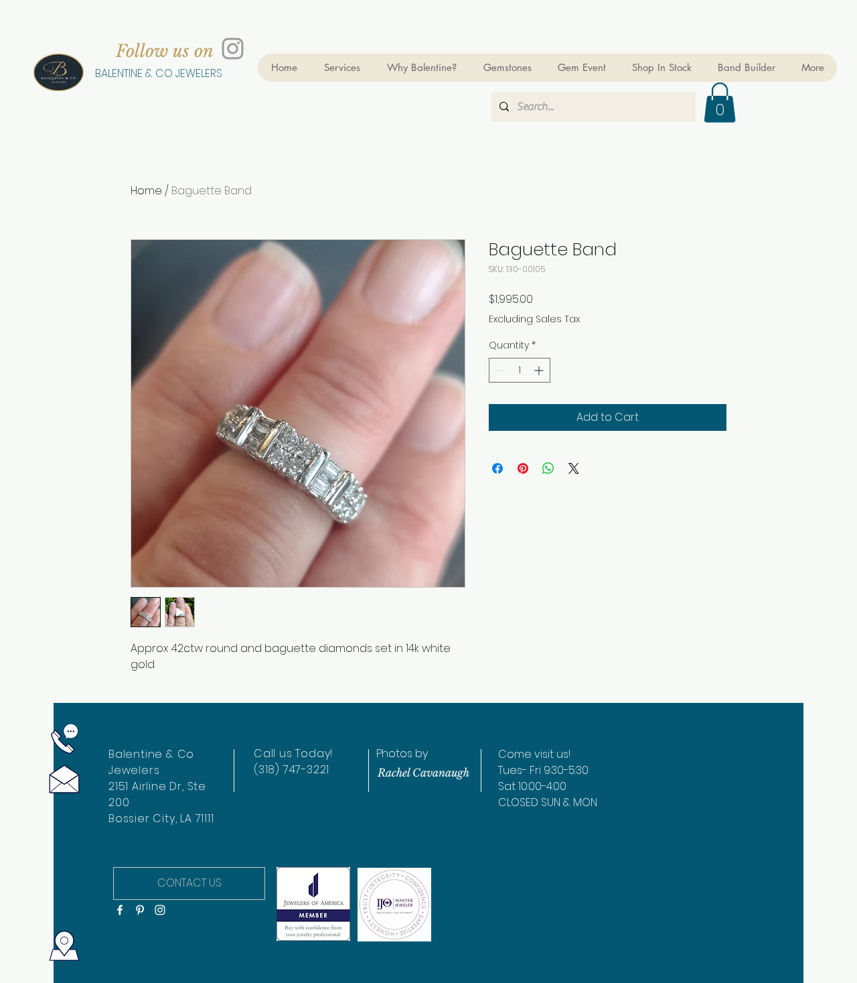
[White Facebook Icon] (120, 910)
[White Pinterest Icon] (140, 910)
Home (146, 190)
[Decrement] (499, 370)
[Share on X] (574, 468)
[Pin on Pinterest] (523, 468)
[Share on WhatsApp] (548, 468)
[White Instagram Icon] (160, 910)
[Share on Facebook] (497, 468)
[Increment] (540, 370)
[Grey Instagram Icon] (232, 48)
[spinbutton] (520, 370)
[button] (719, 102)
